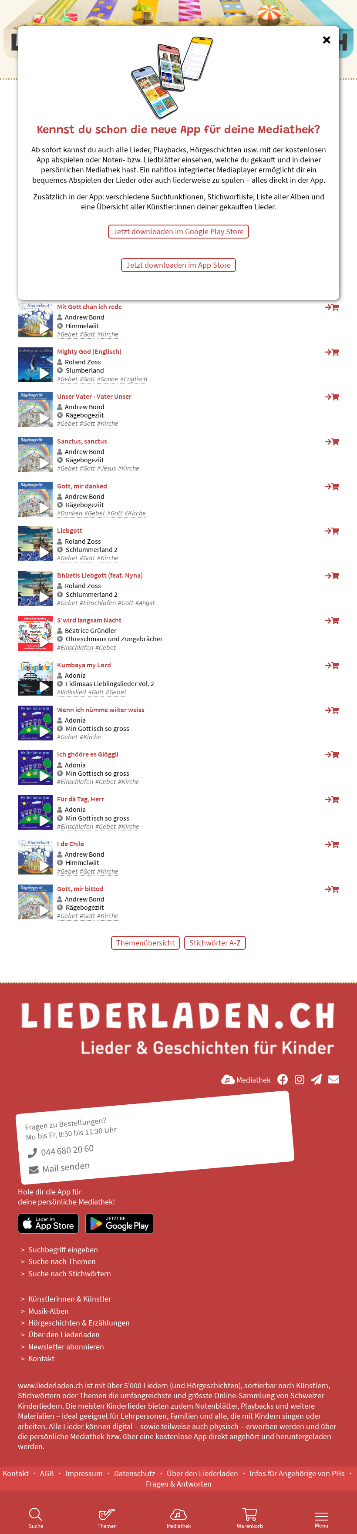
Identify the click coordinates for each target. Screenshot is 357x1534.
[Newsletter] (316, 1080)
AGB (47, 1473)
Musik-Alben (48, 1311)
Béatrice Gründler (91, 630)
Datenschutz (134, 1473)
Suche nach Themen (62, 1261)
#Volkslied (71, 692)
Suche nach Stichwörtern (69, 1273)
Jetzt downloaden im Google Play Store (178, 231)
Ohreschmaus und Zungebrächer (114, 639)
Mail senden (65, 1167)
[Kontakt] (333, 1080)
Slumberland (85, 370)
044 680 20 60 (66, 1150)
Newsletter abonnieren (66, 1347)
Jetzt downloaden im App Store (178, 265)
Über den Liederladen (64, 1334)
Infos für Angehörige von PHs (297, 1473)
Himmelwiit (82, 326)
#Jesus (106, 468)
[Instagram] (299, 1080)
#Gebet (67, 334)
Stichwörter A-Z (215, 943)
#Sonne (107, 379)
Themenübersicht (145, 943)
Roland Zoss (83, 362)
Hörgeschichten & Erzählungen (79, 1323)
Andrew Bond (84, 317)
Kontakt (41, 1358)
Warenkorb (250, 1526)
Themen (107, 1526)
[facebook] (282, 1080)
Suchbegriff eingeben (63, 1250)
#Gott (87, 334)
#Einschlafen (98, 603)
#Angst (145, 603)
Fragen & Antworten (179, 1484)
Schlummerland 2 (92, 549)
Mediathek (179, 1526)
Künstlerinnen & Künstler (69, 1299)
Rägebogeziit (85, 415)
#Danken (69, 513)
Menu (321, 1525)
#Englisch (133, 379)
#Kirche (107, 334)
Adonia (75, 675)
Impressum (84, 1473)
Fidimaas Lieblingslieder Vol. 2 (110, 684)
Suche (36, 1526)
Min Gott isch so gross (97, 728)
